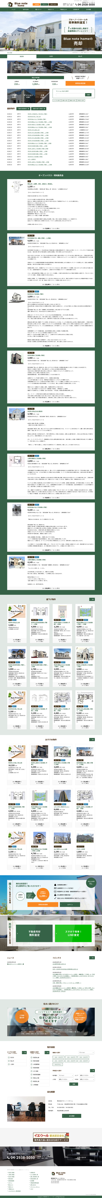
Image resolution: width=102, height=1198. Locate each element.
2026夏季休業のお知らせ (59, 964)
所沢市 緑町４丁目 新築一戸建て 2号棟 (62, 763)
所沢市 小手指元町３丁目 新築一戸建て (85, 665)
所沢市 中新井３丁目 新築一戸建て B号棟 (62, 623)
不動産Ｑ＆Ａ (11, 1189)
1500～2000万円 (71, 1057)
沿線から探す (65, 100)
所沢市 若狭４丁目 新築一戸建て (36, 355)
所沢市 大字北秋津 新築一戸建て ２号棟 (38, 140)
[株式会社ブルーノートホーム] (17, 7)
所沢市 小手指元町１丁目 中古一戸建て (37, 114)
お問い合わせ (33, 1185)
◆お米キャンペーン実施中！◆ (15, 964)
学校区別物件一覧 (34, 1178)
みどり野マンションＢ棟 (60, 849)
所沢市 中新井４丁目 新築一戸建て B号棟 (39, 709)
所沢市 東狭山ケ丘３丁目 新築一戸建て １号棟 (40, 164)
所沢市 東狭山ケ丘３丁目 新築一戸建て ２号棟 (40, 122)
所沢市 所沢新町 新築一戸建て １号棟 (37, 154)
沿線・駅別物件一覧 (34, 1176)
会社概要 (32, 1180)
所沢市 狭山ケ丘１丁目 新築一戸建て (37, 119)
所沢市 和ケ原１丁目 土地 (34, 116)
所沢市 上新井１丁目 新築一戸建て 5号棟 (38, 162)
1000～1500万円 (59, 1057)
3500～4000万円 (83, 1061)
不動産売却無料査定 (34, 1183)
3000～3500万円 (71, 1061)
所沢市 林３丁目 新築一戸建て (35, 156)
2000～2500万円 (83, 1057)
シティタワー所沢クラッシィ (61, 807)
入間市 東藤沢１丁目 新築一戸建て (37, 560)
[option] (51, 31)
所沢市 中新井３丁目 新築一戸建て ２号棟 (38, 124)
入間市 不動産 (11, 1174)
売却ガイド (10, 1187)
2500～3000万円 (59, 1061)
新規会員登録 (11, 1180)
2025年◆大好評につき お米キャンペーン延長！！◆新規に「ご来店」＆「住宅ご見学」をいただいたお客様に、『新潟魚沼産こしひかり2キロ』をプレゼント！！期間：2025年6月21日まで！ (74, 976)
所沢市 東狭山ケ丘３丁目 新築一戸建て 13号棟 (39, 850)
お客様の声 (32, 1172)
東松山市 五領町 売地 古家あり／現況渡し (40, 184)
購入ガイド (10, 1185)
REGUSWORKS (93, 1194)
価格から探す (73, 100)
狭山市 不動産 (11, 1176)
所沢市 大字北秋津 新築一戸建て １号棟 (38, 135)
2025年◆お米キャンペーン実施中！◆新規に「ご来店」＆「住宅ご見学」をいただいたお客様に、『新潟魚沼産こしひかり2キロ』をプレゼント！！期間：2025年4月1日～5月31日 (74, 989)
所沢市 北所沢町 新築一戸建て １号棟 (37, 151)
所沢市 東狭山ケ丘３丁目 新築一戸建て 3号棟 (39, 143)
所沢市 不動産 (9, 52)
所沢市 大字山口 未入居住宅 (35, 411)
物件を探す (10, 1178)
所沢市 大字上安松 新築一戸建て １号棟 (38, 132)
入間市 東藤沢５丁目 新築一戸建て (37, 458)
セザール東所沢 (32, 159)
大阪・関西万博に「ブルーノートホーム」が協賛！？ (67, 983)
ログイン (10, 1183)
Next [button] (101, 31)
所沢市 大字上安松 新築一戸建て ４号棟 (38, 138)
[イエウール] (51, 1140)
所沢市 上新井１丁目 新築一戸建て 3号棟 (38, 148)
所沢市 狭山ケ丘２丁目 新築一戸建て (37, 507)
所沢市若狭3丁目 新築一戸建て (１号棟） (39, 238)
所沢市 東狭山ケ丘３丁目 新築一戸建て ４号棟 (40, 127)
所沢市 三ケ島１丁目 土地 (15, 763)
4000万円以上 (58, 1064)
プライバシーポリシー (35, 1187)
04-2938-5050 (86, 4)
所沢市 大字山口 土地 (14, 622)
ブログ (31, 1189)
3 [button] (53, 49)
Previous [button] (1, 31)
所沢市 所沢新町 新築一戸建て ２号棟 (37, 146)
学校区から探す (81, 100)
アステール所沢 (81, 849)
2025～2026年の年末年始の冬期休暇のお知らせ (65, 969)
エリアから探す (56, 100)
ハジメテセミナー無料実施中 (14, 1191)
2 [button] (51, 49)
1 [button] (48, 49)
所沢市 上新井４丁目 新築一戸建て (39, 763)
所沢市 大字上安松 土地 (33, 130)
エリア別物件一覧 (34, 1174)
